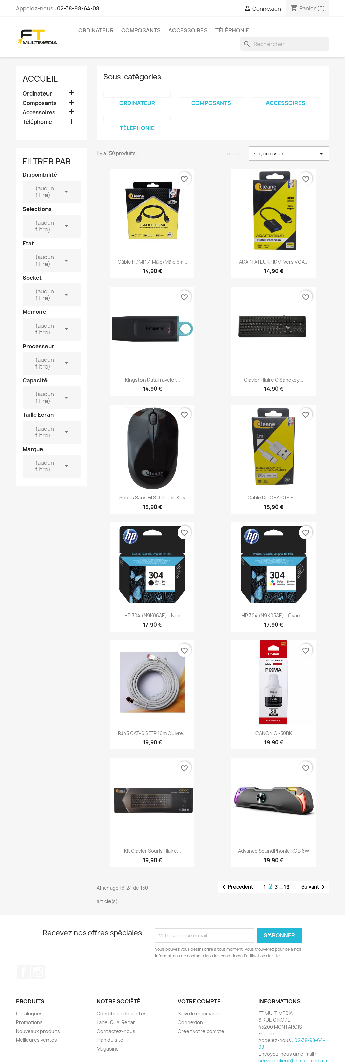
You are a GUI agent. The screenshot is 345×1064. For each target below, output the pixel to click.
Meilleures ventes (36, 1040)
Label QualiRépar (116, 1022)
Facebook (23, 972)
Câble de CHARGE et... (274, 497)
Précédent (236, 887)
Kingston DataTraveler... (152, 380)
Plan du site (110, 1040)
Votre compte (199, 1001)
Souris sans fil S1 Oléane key (152, 497)
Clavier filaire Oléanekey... (273, 380)
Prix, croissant (288, 153)
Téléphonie (232, 30)
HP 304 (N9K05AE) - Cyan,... (274, 615)
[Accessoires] (285, 94)
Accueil (40, 78)
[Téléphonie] (137, 119)
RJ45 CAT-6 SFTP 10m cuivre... (152, 733)
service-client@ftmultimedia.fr (293, 1060)
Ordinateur (96, 30)
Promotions (29, 1022)
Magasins (108, 1048)
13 (287, 887)
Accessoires (188, 30)
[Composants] (211, 94)
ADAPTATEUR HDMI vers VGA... (274, 261)
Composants (141, 30)
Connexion (190, 1022)
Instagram (38, 972)
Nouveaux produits (38, 1031)
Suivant (314, 887)
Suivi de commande (200, 1013)
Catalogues (29, 1013)
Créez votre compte (201, 1031)
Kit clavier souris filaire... (152, 851)
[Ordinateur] (137, 94)
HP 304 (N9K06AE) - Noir (152, 615)
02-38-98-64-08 (78, 8)
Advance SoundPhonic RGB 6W (273, 851)
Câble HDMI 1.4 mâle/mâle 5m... (152, 261)
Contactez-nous (116, 1031)
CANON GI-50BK (273, 733)
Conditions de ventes (122, 1013)
